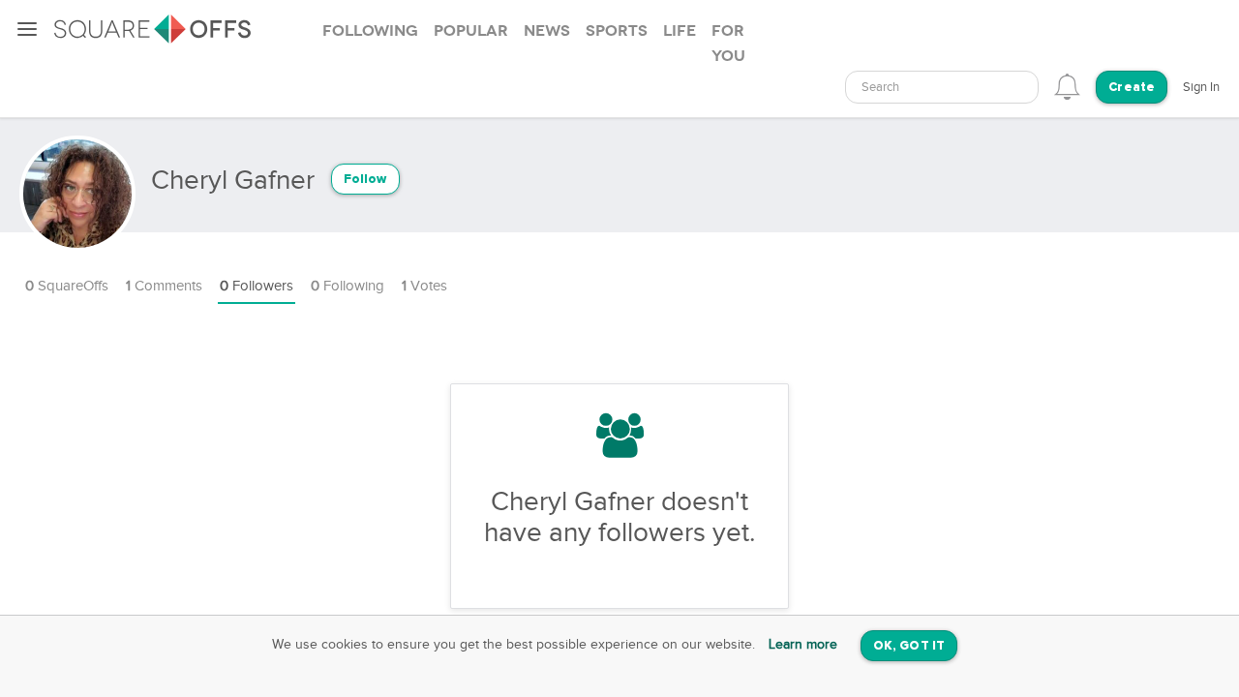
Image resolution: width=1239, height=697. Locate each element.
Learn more (803, 644)
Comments (164, 286)
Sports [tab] (617, 31)
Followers (256, 286)
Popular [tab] (471, 31)
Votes (424, 286)
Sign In (1201, 87)
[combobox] (942, 87)
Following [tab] (370, 31)
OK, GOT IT (909, 646)
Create (1131, 87)
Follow (365, 179)
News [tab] (547, 31)
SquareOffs (66, 286)
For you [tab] (728, 43)
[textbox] (942, 88)
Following (347, 286)
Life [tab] (679, 31)
